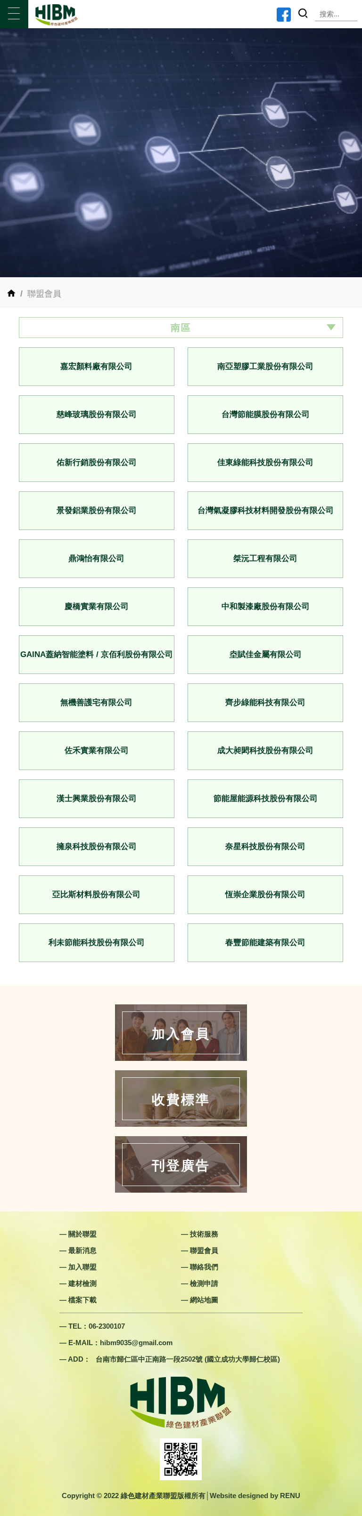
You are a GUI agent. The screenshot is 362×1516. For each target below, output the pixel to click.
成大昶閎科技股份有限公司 (265, 750)
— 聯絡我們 (199, 1267)
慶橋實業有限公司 (97, 606)
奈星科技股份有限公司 (265, 846)
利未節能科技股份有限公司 (97, 942)
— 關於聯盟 (78, 1234)
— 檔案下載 (78, 1300)
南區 (181, 327)
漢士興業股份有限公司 (97, 798)
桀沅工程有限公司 (265, 558)
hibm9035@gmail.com (136, 1343)
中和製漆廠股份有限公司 (266, 606)
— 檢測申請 (199, 1283)
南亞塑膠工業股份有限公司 (265, 366)
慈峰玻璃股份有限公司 (97, 414)
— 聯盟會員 (199, 1250)
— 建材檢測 (78, 1283)
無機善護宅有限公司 (96, 702)
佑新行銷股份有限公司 (97, 462)
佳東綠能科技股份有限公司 (265, 462)
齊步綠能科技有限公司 (265, 702)
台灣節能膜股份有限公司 (266, 414)
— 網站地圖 (199, 1300)
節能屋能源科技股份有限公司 (266, 798)
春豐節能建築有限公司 (265, 942)
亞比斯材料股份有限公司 (96, 894)
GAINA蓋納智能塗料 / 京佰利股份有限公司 (96, 654)
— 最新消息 (78, 1250)
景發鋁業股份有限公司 (97, 510)
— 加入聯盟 (78, 1267)
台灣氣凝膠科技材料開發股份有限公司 (265, 510)
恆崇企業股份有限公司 (265, 894)
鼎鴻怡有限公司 (96, 558)
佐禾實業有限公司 (97, 750)
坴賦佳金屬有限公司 (266, 654)
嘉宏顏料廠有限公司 (96, 366)
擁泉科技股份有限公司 (97, 846)
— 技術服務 (199, 1234)
